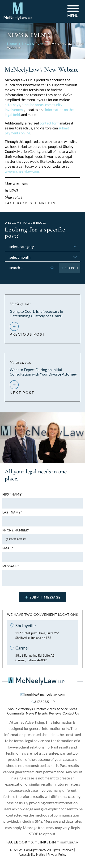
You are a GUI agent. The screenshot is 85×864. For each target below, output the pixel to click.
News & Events (37, 713)
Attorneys (25, 709)
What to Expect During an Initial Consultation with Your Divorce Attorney (43, 371)
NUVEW (16, 850)
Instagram (69, 842)
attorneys (12, 105)
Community (16, 713)
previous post (27, 332)
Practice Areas (45, 709)
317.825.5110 (44, 702)
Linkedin (45, 203)
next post (22, 390)
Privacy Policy (56, 854)
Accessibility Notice (32, 854)
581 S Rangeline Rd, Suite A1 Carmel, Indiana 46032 (35, 658)
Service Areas (67, 709)
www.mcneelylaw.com (22, 171)
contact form (50, 123)
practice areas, (32, 105)
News (13, 190)
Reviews (55, 713)
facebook (16, 203)
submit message (45, 597)
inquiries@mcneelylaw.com (44, 694)
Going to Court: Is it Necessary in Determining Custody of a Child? (36, 313)
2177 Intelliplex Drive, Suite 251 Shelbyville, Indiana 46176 (37, 635)
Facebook (16, 842)
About (12, 709)
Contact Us (71, 713)
